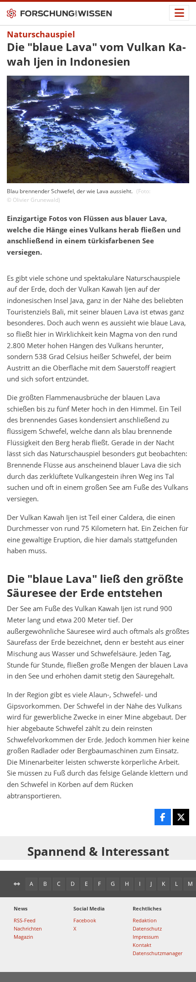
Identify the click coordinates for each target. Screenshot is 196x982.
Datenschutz (147, 928)
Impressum (146, 936)
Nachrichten (28, 928)
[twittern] (181, 817)
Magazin (23, 936)
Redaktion (145, 920)
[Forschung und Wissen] (59, 14)
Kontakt (142, 944)
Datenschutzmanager (157, 953)
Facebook (84, 920)
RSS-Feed (25, 920)
